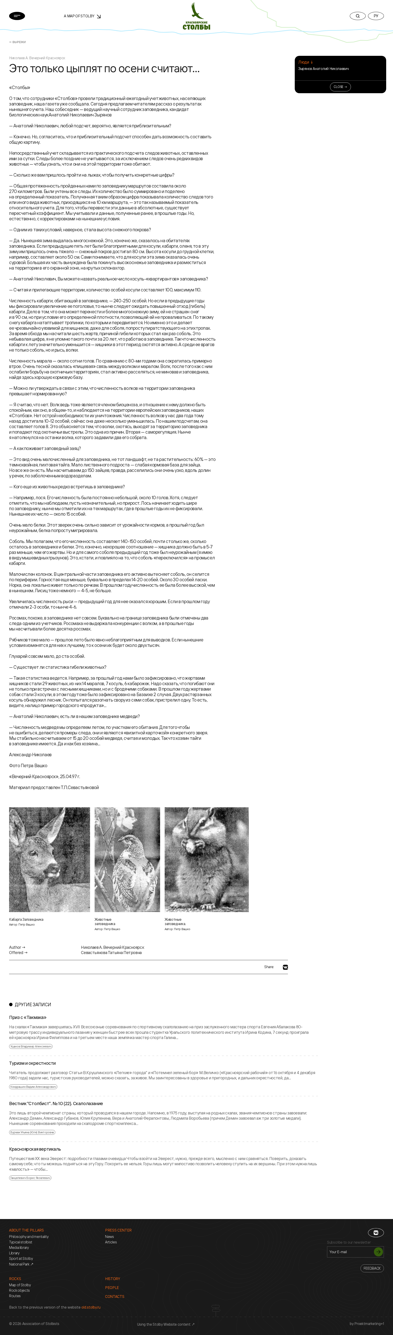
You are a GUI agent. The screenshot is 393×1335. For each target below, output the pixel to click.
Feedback (372, 1268)
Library (14, 1253)
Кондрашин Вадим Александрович (33, 1086)
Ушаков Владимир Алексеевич (30, 1046)
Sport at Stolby (21, 1258)
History (112, 1279)
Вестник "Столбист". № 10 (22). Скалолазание (56, 1103)
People (112, 1288)
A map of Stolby (79, 16)
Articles (111, 1242)
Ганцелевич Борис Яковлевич (30, 1178)
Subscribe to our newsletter (348, 1242)
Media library (19, 1247)
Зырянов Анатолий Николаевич (323, 68)
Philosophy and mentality (28, 1237)
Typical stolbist (20, 1242)
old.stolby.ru (91, 1307)
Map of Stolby (20, 1285)
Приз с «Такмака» (28, 1017)
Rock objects (19, 1290)
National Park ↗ (21, 1264)
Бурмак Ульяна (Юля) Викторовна (32, 1132)
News (109, 1237)
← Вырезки (17, 42)
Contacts (114, 1296)
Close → (340, 87)
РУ (376, 15)
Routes (15, 1296)
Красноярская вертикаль (35, 1149)
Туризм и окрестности (32, 1063)
